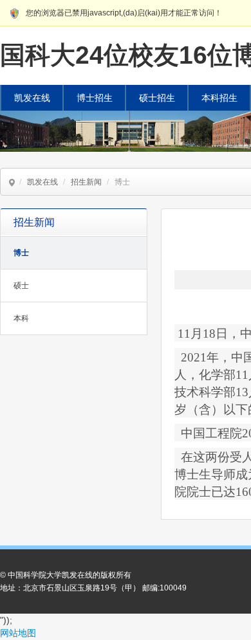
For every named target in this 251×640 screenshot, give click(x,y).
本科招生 (219, 98)
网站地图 (18, 633)
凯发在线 (32, 98)
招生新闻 (86, 182)
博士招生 (95, 98)
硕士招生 (157, 98)
